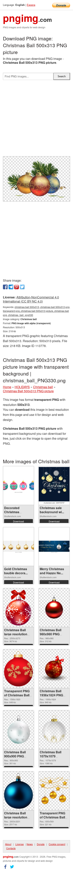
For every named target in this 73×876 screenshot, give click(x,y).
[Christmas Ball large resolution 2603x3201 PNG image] (18, 791)
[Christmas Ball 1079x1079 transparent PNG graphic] (54, 729)
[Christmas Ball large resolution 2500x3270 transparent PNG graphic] (18, 607)
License (19, 844)
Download (18, 521)
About (8, 844)
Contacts (11, 848)
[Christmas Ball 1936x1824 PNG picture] (54, 668)
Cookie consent (57, 844)
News (30, 844)
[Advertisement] (36, 119)
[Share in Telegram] (11, 287)
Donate (41, 844)
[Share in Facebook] (5, 287)
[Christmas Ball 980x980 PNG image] (54, 607)
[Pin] (16, 287)
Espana (31, 5)
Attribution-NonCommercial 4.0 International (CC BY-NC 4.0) (31, 299)
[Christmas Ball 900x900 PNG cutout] (18, 729)
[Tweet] (22, 287)
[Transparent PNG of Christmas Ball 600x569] (54, 790)
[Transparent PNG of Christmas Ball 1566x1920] (18, 669)
